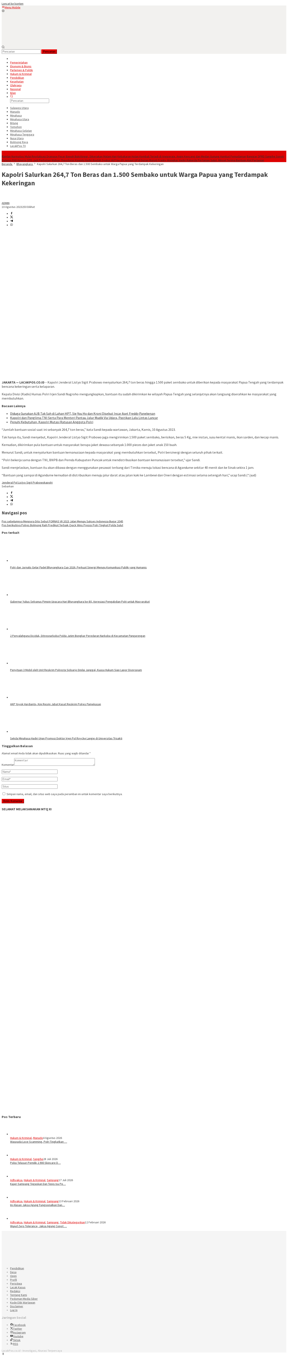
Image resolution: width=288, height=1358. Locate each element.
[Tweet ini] (11, 217)
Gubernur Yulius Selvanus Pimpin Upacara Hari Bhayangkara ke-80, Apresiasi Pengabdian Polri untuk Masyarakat (80, 601)
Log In (13, 1310)
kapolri (48, 482)
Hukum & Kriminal (21, 1138)
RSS (15, 1344)
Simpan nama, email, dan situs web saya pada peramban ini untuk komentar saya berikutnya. (64, 794)
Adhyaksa (16, 1180)
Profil (13, 1280)
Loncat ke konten (12, 3)
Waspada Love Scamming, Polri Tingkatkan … (38, 1142)
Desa (13, 1272)
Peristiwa (16, 1283)
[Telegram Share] (11, 221)
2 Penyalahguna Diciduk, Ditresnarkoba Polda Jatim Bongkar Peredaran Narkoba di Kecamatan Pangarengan (77, 636)
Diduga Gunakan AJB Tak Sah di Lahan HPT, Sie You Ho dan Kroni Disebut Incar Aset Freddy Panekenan (82, 413)
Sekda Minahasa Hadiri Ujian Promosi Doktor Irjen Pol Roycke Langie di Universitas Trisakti (66, 738)
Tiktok (16, 1340)
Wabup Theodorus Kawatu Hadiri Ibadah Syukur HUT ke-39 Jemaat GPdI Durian (100, 160)
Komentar (8, 765)
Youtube (18, 1336)
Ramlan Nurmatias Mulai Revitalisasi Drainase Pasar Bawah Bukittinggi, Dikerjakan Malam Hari (59, 156)
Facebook (19, 1325)
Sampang (53, 1180)
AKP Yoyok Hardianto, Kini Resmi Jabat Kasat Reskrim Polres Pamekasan (55, 704)
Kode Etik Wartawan (22, 1302)
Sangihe (38, 1159)
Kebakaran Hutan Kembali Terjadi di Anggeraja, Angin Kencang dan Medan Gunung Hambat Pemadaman (181, 156)
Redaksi (15, 1291)
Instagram (19, 1332)
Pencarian (49, 51)
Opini (13, 1276)
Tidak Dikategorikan (72, 1222)
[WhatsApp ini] (11, 225)
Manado (38, 1138)
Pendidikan (17, 1268)
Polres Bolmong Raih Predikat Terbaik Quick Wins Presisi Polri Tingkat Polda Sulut (62, 525)
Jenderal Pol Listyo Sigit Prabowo (23, 482)
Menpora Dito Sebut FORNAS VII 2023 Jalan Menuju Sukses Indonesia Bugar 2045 (62, 521)
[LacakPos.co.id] (33, 44)
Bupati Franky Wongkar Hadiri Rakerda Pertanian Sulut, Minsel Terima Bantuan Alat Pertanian (206, 160)
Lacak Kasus (18, 1287)
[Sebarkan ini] (11, 213)
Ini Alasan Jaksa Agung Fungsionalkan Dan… (37, 1205)
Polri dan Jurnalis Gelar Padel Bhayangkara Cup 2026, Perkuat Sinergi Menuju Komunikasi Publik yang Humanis (78, 567)
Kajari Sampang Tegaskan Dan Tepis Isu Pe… (38, 1184)
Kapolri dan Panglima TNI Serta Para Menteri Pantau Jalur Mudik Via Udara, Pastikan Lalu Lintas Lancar (84, 418)
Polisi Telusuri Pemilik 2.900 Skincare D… (35, 1163)
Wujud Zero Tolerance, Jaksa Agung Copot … (38, 1226)
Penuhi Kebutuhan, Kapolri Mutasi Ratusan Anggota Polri (51, 422)
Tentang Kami (18, 1295)
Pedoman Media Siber (24, 1299)
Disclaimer (16, 1306)
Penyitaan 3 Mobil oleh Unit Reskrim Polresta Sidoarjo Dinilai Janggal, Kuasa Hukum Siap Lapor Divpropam (76, 670)
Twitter (17, 1329)
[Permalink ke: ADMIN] (6, 199)
